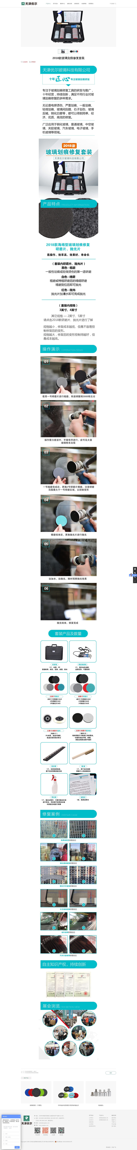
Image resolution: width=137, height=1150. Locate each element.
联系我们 (91, 3)
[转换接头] (101, 1092)
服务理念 (114, 1117)
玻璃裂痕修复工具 (103, 1120)
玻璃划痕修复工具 (103, 1117)
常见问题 (114, 1124)
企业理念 (91, 1124)
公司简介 (91, 1117)
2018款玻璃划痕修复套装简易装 (31, 1072)
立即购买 (33, 62)
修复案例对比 (92, 1126)
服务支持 (69, 3)
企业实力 (91, 1120)
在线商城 (84, 3)
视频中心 (114, 1120)
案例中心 (62, 3)
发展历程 (91, 1122)
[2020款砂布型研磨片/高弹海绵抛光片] (68, 1092)
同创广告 (114, 1147)
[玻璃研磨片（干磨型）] (36, 1092)
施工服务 (114, 1126)
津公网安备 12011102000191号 (64, 1141)
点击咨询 (25, 62)
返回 (111, 1073)
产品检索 (112, 3)
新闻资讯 (76, 3)
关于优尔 (55, 3)
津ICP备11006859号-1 (48, 1141)
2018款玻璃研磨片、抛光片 (30, 1071)
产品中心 (48, 3)
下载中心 (114, 1122)
